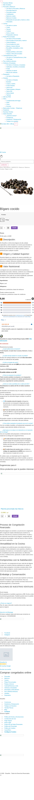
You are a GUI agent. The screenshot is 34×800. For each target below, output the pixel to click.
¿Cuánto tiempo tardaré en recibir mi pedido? (15, 355)
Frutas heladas (10, 85)
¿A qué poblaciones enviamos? (11, 349)
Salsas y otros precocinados (14, 53)
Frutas (8, 68)
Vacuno (8, 29)
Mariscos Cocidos (11, 18)
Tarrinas (8, 95)
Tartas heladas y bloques (13, 89)
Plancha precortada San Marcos (12, 509)
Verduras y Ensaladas (9, 63)
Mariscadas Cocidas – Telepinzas (12, 108)
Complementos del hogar (13, 100)
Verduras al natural (11, 70)
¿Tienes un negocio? (6, 603)
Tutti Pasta (9, 59)
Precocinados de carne (12, 44)
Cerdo (8, 27)
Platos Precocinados (9, 36)
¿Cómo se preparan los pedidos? (12, 375)
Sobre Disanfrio (7, 113)
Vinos (8, 104)
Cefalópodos (10, 14)
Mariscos (21, 167)
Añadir (14, 227)
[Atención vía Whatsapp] (0, 610)
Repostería (6, 74)
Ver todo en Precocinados (13, 38)
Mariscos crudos (10, 16)
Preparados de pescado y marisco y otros (17, 20)
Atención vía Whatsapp (6, 612)
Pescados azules (11, 12)
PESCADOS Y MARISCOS (11, 167)
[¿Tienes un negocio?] (0, 601)
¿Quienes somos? (11, 115)
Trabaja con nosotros (12, 121)
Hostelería (6, 110)
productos (4, 165)
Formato (3, 214)
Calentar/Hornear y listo (9, 55)
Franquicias (9, 117)
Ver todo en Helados (12, 80)
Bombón (8, 82)
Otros (4, 98)
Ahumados (9, 21)
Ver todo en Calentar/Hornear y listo (16, 57)
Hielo (7, 102)
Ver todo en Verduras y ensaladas (15, 65)
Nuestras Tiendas (8, 112)
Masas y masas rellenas (13, 46)
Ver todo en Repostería (12, 76)
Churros (8, 50)
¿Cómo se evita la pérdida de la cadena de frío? (16, 384)
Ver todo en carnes (11, 25)
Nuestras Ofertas (8, 3)
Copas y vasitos (10, 83)
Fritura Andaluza (11, 42)
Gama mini (9, 87)
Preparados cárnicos (12, 35)
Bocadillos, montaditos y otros (14, 48)
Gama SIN (9, 91)
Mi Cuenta (3, 152)
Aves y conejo (10, 33)
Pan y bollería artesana (9, 61)
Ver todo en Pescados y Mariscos (15, 8)
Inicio (1, 167)
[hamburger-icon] (1, 1)
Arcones (8, 106)
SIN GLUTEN (7, 97)
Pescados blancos (11, 10)
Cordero (8, 31)
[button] (17, 349)
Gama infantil (10, 93)
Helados (5, 78)
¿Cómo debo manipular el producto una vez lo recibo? (18, 423)
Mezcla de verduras (11, 72)
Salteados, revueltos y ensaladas (15, 66)
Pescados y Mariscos (9, 6)
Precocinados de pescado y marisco (16, 40)
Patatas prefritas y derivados (14, 51)
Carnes (5, 23)
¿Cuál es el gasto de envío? (10, 362)
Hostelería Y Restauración (13, 119)
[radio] (2, 219)
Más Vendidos (7, 4)
